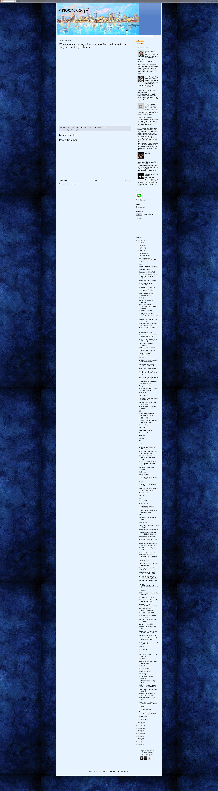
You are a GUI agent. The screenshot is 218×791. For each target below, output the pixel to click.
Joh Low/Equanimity (145, 255)
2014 (139, 731)
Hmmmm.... (142, 435)
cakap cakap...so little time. (147, 536)
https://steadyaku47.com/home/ (147, 65)
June (141, 242)
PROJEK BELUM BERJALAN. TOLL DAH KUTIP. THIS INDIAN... (148, 276)
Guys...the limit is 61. (145, 493)
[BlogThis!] (100, 127)
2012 (139, 736)
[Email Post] (95, 127)
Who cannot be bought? (146, 332)
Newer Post (63, 180)
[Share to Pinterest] (105, 127)
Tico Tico (147, 153)
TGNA (141, 443)
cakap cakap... (143, 395)
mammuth (112, 771)
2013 (139, 733)
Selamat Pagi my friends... (147, 552)
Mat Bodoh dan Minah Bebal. (148, 635)
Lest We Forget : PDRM (146, 624)
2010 (139, 741)
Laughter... (142, 438)
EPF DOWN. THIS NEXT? (147, 597)
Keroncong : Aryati (144, 674)
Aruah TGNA (143, 501)
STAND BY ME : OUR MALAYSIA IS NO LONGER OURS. (148, 556)
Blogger (126, 771)
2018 (139, 240)
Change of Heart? (144, 269)
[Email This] (98, 127)
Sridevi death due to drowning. (148, 280)
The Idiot (142, 706)
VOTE (141, 481)
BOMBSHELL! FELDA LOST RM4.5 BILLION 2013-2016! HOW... (148, 373)
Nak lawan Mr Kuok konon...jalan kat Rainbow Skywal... (147, 306)
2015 (139, 728)
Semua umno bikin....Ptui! (147, 272)
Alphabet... (142, 666)
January (142, 719)
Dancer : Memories (145, 668)
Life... (140, 411)
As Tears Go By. (144, 649)
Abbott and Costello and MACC (148, 368)
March (141, 250)
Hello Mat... (142, 472)
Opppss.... (142, 357)
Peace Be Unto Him (145, 671)
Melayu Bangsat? (144, 386)
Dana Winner (143, 523)
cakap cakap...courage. (146, 430)
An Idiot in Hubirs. (144, 418)
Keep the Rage (143, 425)
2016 (139, 725)
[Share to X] (101, 127)
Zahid (78, 130)
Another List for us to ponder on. (148, 529)
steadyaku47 (74, 10)
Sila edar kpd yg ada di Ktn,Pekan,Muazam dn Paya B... (148, 315)
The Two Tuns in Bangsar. (147, 350)
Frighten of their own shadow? (148, 266)
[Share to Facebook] (103, 127)
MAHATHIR (142, 392)
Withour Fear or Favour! (145, 118)
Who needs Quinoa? (145, 311)
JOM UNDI (142, 590)
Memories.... (143, 495)
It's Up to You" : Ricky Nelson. (148, 580)
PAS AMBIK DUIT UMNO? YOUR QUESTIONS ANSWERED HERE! (147, 289)
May (140, 245)
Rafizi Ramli (143, 716)
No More (141, 646)
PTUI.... (141, 498)
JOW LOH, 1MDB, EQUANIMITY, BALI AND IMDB (147, 259)
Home (95, 180)
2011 (139, 739)
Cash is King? (143, 433)
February (142, 253)
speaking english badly (70, 130)
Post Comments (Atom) (74, 184)
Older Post (127, 180)
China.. (141, 441)
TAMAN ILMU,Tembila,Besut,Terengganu (149, 586)
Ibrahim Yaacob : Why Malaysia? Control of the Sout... (147, 457)
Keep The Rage (144, 503)
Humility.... (142, 298)
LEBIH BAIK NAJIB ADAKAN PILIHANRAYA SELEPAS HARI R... (148, 463)
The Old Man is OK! (145, 709)
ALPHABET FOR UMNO (146, 613)
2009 (139, 744)
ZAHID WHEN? (144, 561)
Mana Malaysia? (144, 474)
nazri (140, 264)
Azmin (141, 652)
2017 (139, 723)
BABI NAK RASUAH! (151, 104)
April (141, 248)
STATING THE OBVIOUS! (147, 348)
